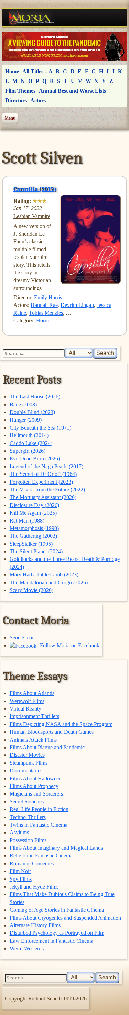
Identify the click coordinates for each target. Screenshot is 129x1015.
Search (105, 353)
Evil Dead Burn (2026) (35, 458)
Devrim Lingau (77, 305)
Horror (43, 320)
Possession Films (28, 840)
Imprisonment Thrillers (34, 716)
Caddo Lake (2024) (31, 443)
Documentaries (26, 770)
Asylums (19, 832)
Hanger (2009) (26, 420)
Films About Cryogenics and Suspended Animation (65, 918)
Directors (16, 100)
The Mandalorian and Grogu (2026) (49, 582)
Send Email (22, 637)
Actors (38, 100)
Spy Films (21, 879)
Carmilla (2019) (34, 189)
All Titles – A (37, 71)
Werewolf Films (27, 701)
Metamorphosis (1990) (34, 528)
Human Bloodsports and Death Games (52, 732)
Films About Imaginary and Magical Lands (56, 848)
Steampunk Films (28, 763)
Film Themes (20, 91)
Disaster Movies (27, 755)
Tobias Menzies (46, 313)
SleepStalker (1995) (31, 544)
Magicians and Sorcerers (36, 794)
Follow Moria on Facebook (69, 645)
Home (12, 71)
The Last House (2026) (35, 397)
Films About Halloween (36, 778)
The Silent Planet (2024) (36, 551)
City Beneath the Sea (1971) (40, 428)
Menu (9, 118)
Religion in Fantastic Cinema (41, 855)
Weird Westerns (27, 948)
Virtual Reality (25, 709)
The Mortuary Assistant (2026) (43, 497)
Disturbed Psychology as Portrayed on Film (57, 933)
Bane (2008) (23, 404)
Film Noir (20, 871)
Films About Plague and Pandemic (47, 747)
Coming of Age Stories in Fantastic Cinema (57, 910)
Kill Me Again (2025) (33, 513)
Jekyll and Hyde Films (34, 887)
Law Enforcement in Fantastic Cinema (51, 941)
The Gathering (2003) (33, 536)
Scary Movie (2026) (31, 590)
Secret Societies (27, 802)
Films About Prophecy (34, 786)
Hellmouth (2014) (29, 435)
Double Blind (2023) (32, 412)
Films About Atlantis (32, 693)
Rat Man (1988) (27, 521)
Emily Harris (48, 297)
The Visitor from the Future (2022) (47, 489)
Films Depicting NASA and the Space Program (61, 724)
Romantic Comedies (32, 863)
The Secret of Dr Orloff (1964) (43, 474)
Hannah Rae (44, 305)
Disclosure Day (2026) (34, 505)
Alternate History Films (35, 925)
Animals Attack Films (33, 740)
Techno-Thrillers (28, 817)
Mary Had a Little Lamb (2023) (44, 574)
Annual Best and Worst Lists (72, 91)
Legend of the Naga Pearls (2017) (46, 466)
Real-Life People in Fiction (39, 809)
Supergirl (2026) (27, 451)
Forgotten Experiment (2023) (41, 482)
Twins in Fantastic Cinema (38, 825)
